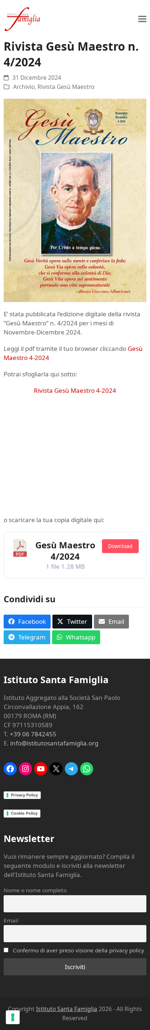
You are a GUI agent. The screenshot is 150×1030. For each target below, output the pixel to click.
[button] (142, 19)
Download (120, 546)
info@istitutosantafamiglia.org (54, 743)
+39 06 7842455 (33, 734)
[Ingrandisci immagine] (75, 200)
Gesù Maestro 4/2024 (65, 550)
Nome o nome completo (35, 890)
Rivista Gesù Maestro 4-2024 (75, 390)
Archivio (24, 87)
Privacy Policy (24, 795)
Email (11, 920)
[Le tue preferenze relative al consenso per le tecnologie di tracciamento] (13, 1017)
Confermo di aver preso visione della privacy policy (78, 950)
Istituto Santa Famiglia (66, 1009)
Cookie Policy (24, 813)
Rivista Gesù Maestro (66, 87)
